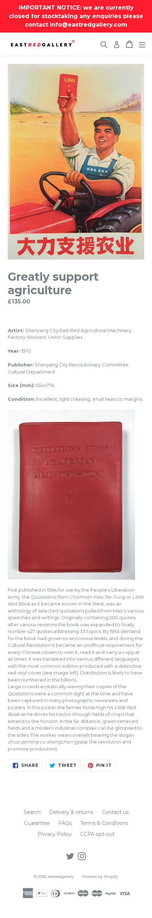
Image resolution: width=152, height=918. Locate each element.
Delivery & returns (71, 812)
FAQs (65, 823)
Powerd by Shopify (100, 876)
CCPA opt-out (97, 834)
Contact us (115, 812)
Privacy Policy (54, 834)
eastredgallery (61, 876)
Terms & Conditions (104, 823)
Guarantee (37, 823)
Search (32, 812)
